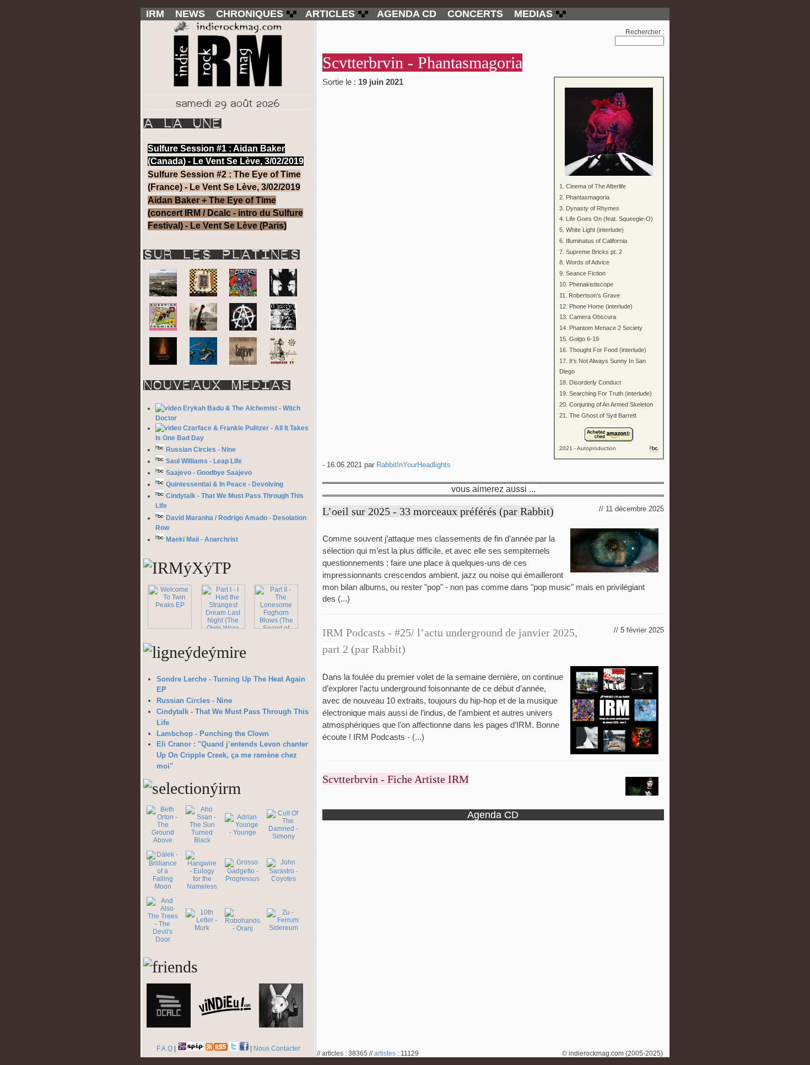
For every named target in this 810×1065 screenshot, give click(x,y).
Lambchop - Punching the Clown (212, 733)
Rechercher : (644, 32)
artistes (385, 1053)
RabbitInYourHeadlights (413, 465)
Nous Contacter (276, 1048)
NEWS (190, 13)
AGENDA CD (406, 13)
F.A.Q (164, 1048)
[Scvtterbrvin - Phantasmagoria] (493, 124)
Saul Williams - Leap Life (204, 461)
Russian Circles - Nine (201, 449)
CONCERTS (475, 13)
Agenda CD (493, 814)
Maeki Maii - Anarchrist (202, 539)
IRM (155, 13)
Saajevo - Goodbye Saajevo (209, 473)
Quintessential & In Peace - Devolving (224, 484)
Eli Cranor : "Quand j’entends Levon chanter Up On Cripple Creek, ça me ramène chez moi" (232, 755)
